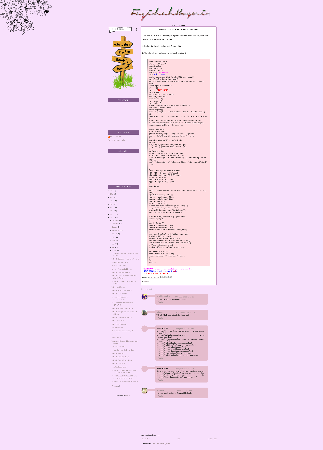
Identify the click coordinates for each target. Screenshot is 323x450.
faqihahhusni (115, 136)
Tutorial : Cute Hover (119, 363)
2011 (112, 218)
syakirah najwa (163, 296)
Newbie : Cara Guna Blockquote (123, 331)
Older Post (212, 439)
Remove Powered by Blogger (122, 269)
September (116, 230)
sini (174, 271)
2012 (112, 214)
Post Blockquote (117, 328)
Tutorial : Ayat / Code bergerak (122, 290)
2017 (112, 197)
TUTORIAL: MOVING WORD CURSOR (125, 382)
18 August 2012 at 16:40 (184, 369)
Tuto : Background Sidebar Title (122, 308)
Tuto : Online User (118, 321)
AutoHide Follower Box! (120, 262)
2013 (112, 211)
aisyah (160, 312)
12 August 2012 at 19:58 (184, 329)
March (114, 251)
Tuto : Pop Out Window (119, 294)
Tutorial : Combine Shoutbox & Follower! (125, 259)
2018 (112, 194)
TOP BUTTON (116, 338)
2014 (112, 207)
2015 (112, 204)
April (113, 247)
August (114, 234)
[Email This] (161, 277)
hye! (113, 334)
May (113, 244)
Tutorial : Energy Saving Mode (122, 360)
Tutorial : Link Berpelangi (120, 357)
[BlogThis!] (163, 277)
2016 (112, 201)
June (114, 240)
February (115, 386)
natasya (160, 390)
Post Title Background (119, 367)
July (113, 237)
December (115, 220)
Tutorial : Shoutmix (118, 353)
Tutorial (146, 282)
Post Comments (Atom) (161, 444)
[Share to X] (166, 277)
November (115, 224)
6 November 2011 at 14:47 (185, 313)
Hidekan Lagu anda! (119, 266)
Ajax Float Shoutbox (118, 347)
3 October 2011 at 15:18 (184, 297)
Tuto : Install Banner (118, 287)
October (115, 227)
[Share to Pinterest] (171, 277)
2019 (112, 191)
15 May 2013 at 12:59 (183, 391)
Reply (160, 302)
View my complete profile (116, 140)
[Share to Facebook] (168, 277)
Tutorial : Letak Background (121, 272)
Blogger (127, 395)
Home (179, 439)
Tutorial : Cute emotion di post (122, 317)
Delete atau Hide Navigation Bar (123, 350)
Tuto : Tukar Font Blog (119, 324)
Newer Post (145, 439)
